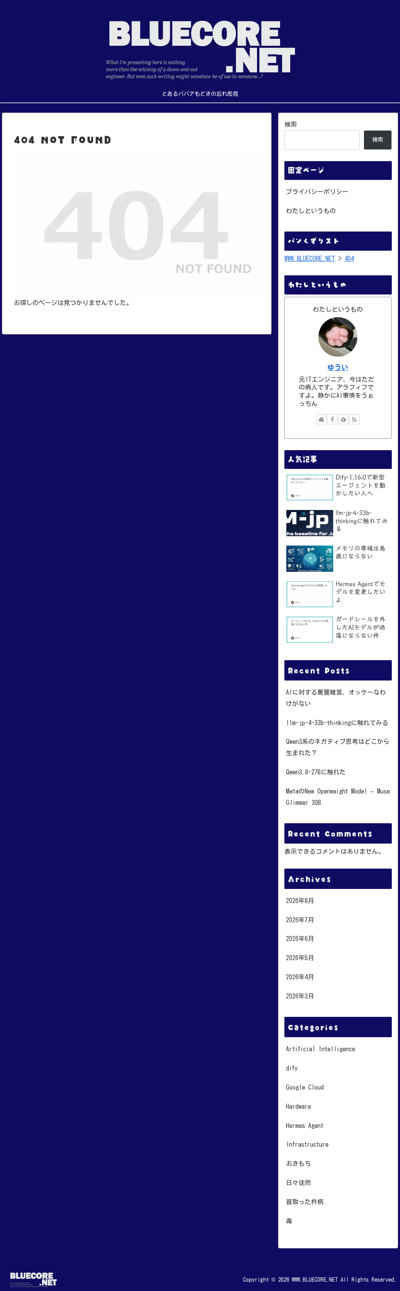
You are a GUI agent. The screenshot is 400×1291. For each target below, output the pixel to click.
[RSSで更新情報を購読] (354, 419)
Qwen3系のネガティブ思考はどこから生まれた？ (337, 747)
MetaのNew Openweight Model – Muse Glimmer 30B (338, 797)
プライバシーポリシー (317, 192)
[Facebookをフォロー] (332, 419)
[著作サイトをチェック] (321, 419)
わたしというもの (311, 211)
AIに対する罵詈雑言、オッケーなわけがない (336, 698)
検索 (290, 124)
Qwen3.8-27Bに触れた (316, 772)
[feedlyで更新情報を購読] (343, 419)
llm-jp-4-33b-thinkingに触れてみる (337, 723)
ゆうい (337, 367)
